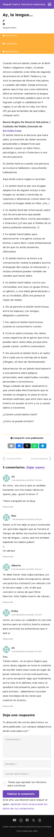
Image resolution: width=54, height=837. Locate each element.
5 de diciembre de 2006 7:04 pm (26, 480)
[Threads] (39, 820)
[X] (33, 820)
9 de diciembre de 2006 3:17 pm (26, 651)
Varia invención (11, 51)
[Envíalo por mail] (11, 445)
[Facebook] (27, 820)
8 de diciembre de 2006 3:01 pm (26, 569)
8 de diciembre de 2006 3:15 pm (26, 614)
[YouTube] (14, 820)
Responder (8, 506)
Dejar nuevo (35, 467)
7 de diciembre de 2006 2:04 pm (26, 519)
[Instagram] (20, 820)
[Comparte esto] (19, 445)
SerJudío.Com (11, 130)
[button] (49, 4)
